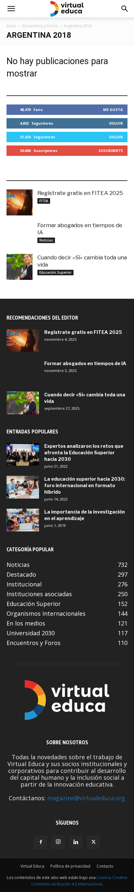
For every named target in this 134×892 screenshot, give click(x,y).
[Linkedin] (75, 842)
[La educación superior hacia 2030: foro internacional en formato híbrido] (23, 487)
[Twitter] (93, 842)
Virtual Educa (32, 866)
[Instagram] (58, 842)
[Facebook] (40, 842)
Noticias (46, 240)
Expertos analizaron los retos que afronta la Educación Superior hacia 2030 (83, 452)
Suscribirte (111, 150)
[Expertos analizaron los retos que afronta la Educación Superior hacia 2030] (23, 454)
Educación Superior (55, 272)
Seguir (116, 123)
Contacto (105, 866)
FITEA (43, 201)
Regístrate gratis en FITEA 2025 (80, 193)
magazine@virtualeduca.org (86, 798)
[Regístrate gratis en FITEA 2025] (20, 202)
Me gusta (113, 109)
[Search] (125, 9)
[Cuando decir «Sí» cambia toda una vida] (20, 267)
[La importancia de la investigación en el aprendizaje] (23, 520)
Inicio (11, 26)
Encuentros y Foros (40, 26)
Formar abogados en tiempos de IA (85, 363)
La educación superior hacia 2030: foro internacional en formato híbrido (84, 485)
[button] (11, 9)
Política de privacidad (70, 866)
